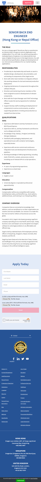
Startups (23, 376)
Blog (3, 407)
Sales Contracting (25, 410)
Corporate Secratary (25, 401)
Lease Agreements (25, 421)
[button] (20, 336)
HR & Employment (25, 418)
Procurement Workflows (26, 414)
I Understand (20, 480)
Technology (23, 390)
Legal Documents (6, 376)
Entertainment (24, 394)
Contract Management (7, 372)
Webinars (4, 414)
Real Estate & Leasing (26, 380)
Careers (3, 397)
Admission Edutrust (25, 425)
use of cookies (34, 478)
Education (23, 372)
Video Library (5, 410)
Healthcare (23, 387)
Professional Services (26, 383)
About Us (4, 394)
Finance (22, 398)
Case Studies (5, 418)
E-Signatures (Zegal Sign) (7, 383)
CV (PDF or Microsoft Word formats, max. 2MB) (15, 296)
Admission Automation (26, 407)
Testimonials (5, 421)
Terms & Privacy (5, 401)
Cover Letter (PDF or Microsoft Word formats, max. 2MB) (17, 303)
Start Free (28, 3)
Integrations (4, 387)
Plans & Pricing (5, 380)
